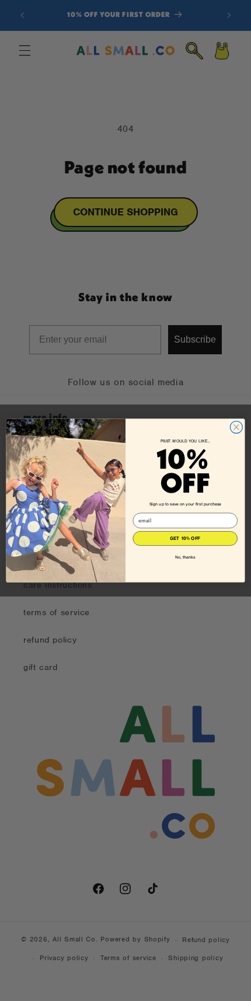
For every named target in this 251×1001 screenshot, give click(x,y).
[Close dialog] (236, 427)
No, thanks (185, 557)
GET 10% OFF (185, 538)
